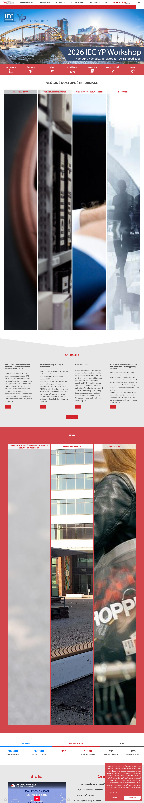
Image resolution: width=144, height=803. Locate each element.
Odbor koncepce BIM (76, 2)
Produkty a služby (27, 2)
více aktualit (72, 417)
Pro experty (59, 2)
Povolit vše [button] (132, 797)
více (8, 407)
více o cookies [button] (112, 792)
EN (139, 3)
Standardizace (44, 2)
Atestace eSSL (93, 2)
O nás (105, 2)
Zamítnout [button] (115, 797)
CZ (135, 3)
